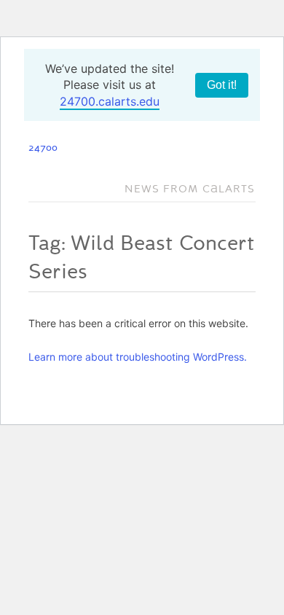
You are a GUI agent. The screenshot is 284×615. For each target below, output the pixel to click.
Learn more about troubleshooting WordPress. (137, 356)
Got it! (222, 85)
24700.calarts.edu (109, 101)
